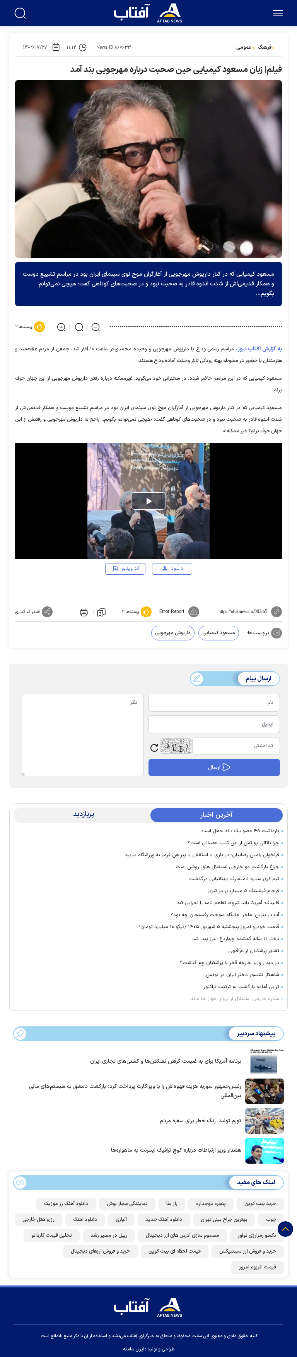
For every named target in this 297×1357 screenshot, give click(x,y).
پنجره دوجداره (211, 1204)
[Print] (83, 611)
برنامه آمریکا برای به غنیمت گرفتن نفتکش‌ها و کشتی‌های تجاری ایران (165, 1061)
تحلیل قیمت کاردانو (51, 1235)
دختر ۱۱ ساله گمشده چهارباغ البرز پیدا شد (235, 939)
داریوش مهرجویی (173, 633)
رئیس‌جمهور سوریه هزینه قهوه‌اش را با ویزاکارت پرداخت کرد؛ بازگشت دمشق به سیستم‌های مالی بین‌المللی (135, 1091)
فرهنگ (264, 47)
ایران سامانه (133, 1349)
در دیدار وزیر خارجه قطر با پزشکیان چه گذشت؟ (229, 963)
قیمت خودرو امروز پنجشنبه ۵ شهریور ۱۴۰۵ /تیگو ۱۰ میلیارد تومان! (209, 927)
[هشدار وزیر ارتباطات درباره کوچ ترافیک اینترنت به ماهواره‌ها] (262, 1150)
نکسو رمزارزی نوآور (257, 1235)
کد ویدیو (130, 568)
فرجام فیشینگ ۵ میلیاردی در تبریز (243, 891)
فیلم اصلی (165, 591)
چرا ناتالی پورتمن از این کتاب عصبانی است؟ (233, 843)
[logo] (149, 12)
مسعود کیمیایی (218, 633)
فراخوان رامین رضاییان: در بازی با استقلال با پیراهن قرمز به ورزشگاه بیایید (202, 855)
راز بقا (172, 1204)
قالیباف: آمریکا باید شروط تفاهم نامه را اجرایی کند (228, 903)
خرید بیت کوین (260, 1204)
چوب (271, 1220)
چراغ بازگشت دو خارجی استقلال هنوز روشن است (227, 867)
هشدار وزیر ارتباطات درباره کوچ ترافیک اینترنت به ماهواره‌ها (176, 1150)
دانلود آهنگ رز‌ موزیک (66, 1204)
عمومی (243, 47)
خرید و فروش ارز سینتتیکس (247, 1251)
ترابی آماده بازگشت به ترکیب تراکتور (241, 987)
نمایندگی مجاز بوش (127, 1204)
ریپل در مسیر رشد (108, 1235)
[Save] (101, 611)
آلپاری (121, 1220)
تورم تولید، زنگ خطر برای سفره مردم (200, 1121)
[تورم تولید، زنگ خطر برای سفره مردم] (262, 1120)
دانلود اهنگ (85, 1220)
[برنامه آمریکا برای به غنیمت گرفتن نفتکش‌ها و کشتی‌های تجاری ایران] (262, 1061)
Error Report (171, 611)
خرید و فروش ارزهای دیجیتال (100, 1251)
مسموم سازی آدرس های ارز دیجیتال (182, 1235)
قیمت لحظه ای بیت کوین (174, 1251)
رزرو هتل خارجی (38, 1220)
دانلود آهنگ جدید (163, 1220)
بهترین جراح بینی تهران (224, 1220)
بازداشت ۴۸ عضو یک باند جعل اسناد (240, 831)
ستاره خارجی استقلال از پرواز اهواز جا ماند (235, 999)
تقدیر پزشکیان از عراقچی (253, 951)
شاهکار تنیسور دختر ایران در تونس (242, 975)
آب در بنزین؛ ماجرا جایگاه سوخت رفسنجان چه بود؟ (225, 915)
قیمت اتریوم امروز (257, 1267)
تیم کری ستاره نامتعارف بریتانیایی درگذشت (234, 879)
